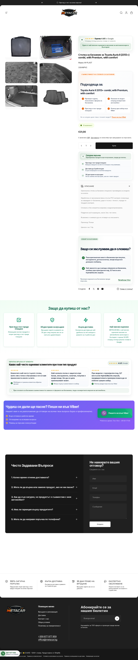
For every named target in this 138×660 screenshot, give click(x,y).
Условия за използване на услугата (53, 656)
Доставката (95, 138)
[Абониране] (117, 618)
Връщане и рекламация (47, 612)
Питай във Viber (124, 280)
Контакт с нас (43, 619)
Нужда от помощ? (126, 289)
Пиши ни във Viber (119, 117)
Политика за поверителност (49, 626)
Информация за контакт (92, 656)
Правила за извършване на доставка (74, 656)
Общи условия (44, 622)
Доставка (42, 615)
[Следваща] (95, 2)
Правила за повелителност (34, 656)
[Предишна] (42, 2)
